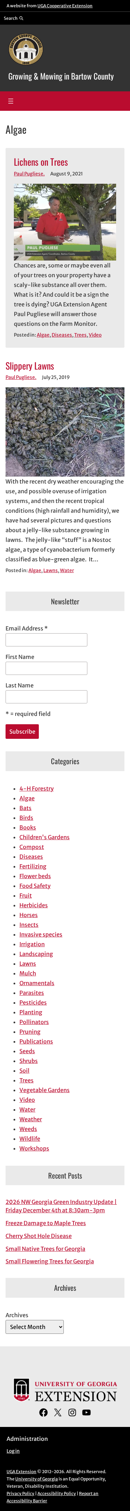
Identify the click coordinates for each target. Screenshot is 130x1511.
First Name (20, 656)
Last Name (20, 685)
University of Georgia (36, 1478)
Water (67, 570)
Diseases (62, 335)
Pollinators (34, 1021)
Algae (43, 335)
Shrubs (28, 1060)
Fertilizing (32, 866)
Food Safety (35, 885)
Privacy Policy (20, 1493)
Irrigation (32, 944)
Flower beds (35, 876)
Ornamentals (36, 983)
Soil (24, 1070)
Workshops (34, 1148)
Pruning (30, 1031)
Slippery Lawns (30, 365)
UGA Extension (21, 1471)
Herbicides (33, 905)
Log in (13, 1451)
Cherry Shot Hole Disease (39, 1235)
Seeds (27, 1051)
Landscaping (36, 953)
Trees (80, 335)
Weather (30, 1119)
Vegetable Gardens (44, 1090)
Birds (26, 817)
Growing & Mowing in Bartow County (61, 76)
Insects (28, 924)
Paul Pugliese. (29, 174)
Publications (36, 1041)
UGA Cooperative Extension (65, 5)
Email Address (27, 628)
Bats (25, 807)
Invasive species (40, 934)
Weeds (28, 1128)
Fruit (25, 895)
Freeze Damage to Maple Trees (46, 1223)
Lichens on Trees (41, 161)
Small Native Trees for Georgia (45, 1248)
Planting (30, 1012)
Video (95, 335)
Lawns (50, 570)
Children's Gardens (44, 837)
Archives (17, 1315)
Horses (28, 914)
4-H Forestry (36, 788)
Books (27, 827)
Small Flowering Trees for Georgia (50, 1261)
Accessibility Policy (56, 1493)
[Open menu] (11, 101)
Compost (31, 846)
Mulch (27, 973)
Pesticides (33, 1002)
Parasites (31, 992)
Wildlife (29, 1138)
